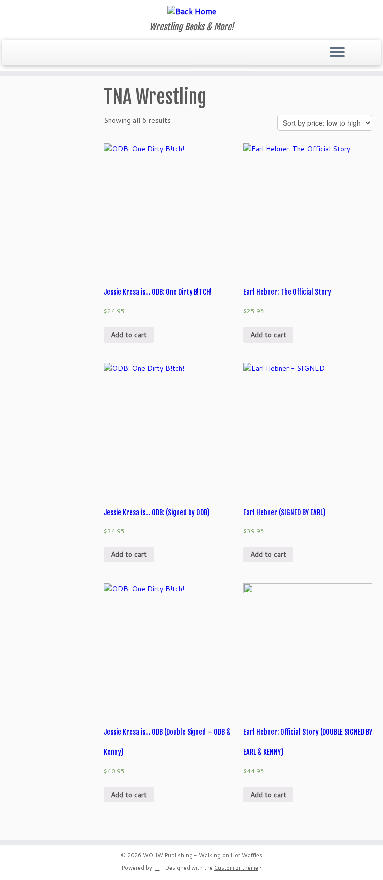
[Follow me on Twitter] (31, 53)
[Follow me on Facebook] (45, 53)
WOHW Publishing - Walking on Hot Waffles (202, 855)
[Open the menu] (337, 52)
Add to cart (129, 335)
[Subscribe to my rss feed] (18, 53)
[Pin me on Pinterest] (85, 53)
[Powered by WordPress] (157, 865)
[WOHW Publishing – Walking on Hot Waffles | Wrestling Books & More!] (191, 11)
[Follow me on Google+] (58, 53)
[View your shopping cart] (367, 49)
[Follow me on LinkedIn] (99, 53)
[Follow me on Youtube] (72, 53)
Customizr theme (236, 868)
